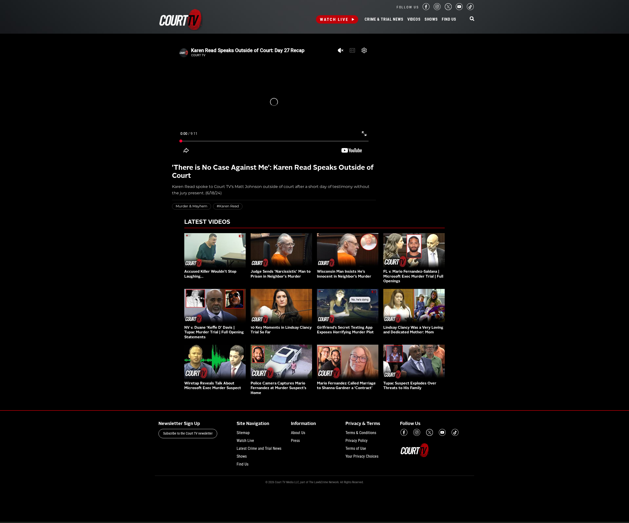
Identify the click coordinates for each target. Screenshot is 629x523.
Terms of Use (355, 448)
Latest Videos (207, 222)
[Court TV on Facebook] (426, 8)
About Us (298, 432)
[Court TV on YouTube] (459, 8)
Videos (414, 19)
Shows (431, 19)
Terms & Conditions (360, 432)
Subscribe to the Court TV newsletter (188, 433)
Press (295, 440)
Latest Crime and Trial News (259, 448)
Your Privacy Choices (361, 456)
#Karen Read (228, 206)
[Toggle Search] (472, 19)
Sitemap (243, 432)
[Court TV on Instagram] (437, 8)
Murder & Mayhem (191, 206)
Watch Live (334, 19)
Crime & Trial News (384, 19)
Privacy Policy (356, 440)
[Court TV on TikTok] (470, 8)
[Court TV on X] (448, 8)
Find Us (449, 19)
